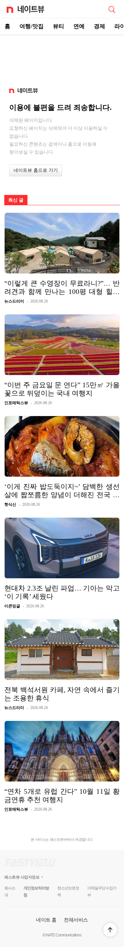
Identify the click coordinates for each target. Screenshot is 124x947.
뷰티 (58, 26)
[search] (111, 9)
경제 (99, 26)
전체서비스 (76, 920)
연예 (79, 26)
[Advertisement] (62, 58)
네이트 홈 (46, 920)
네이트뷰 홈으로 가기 (36, 170)
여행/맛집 (32, 26)
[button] (110, 929)
